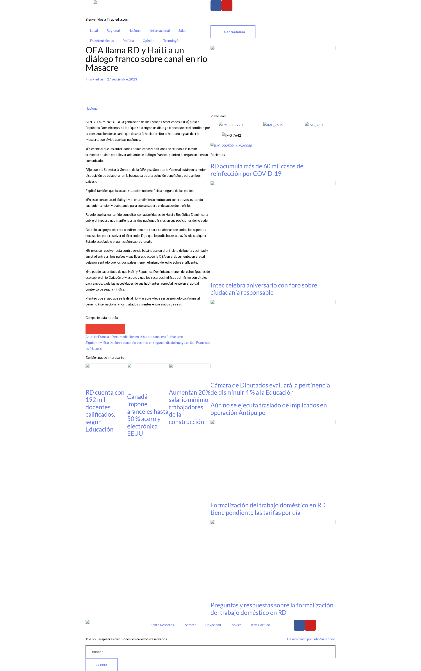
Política (128, 41)
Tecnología (171, 41)
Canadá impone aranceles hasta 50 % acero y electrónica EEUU (147, 415)
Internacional (160, 30)
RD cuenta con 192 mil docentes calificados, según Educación (105, 411)
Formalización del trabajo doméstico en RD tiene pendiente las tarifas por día (268, 508)
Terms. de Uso (260, 625)
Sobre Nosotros (162, 625)
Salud (182, 30)
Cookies (235, 625)
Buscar (101, 664)
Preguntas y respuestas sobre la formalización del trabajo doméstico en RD (272, 608)
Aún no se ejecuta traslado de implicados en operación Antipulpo (268, 408)
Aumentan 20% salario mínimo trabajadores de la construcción (189, 407)
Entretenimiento (102, 41)
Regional (113, 30)
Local (94, 30)
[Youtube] (226, 5)
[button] (90, 329)
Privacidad (213, 625)
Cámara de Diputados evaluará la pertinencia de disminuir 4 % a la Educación (270, 388)
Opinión (148, 41)
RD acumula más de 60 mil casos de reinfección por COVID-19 (256, 169)
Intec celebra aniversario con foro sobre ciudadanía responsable (263, 288)
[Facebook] (215, 5)
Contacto (189, 625)
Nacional (134, 30)
